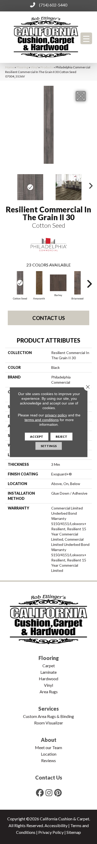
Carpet (48, 665)
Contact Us (48, 318)
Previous (7, 184)
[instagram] (49, 793)
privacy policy (56, 415)
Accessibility (56, 825)
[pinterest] (58, 793)
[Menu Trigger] (86, 38)
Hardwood (48, 678)
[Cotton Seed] (19, 283)
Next (89, 184)
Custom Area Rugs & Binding (48, 716)
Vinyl (34, 67)
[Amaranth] (39, 283)
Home (9, 67)
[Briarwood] (77, 283)
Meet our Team (48, 747)
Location (48, 753)
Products (46, 67)
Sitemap (73, 832)
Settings (49, 446)
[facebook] (40, 793)
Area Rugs (49, 691)
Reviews (48, 760)
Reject (61, 436)
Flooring (22, 67)
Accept (36, 436)
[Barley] (58, 282)
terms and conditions (42, 419)
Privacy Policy (51, 832)
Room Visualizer (48, 722)
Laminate (48, 672)
